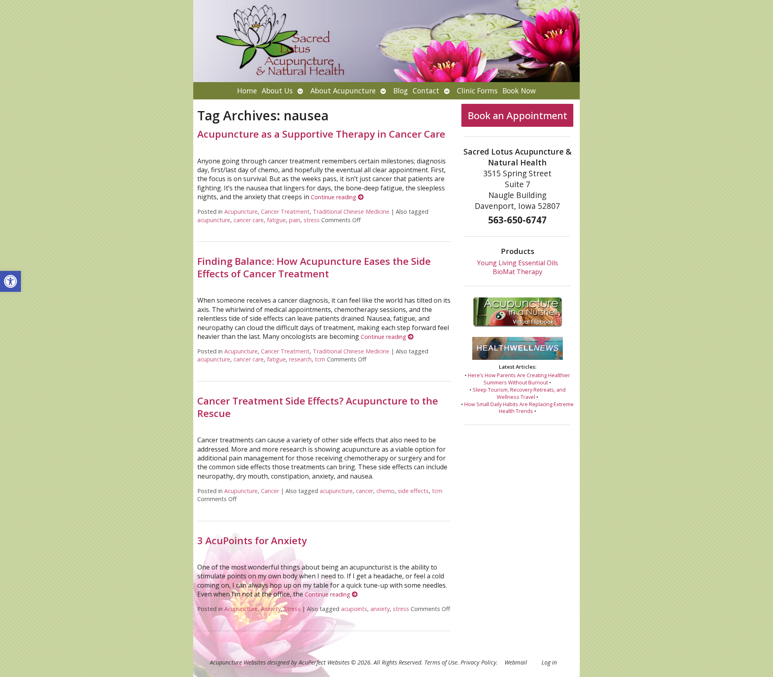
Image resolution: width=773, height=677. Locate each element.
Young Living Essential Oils (517, 262)
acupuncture (213, 220)
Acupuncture (241, 211)
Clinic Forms (477, 90)
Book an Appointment (517, 115)
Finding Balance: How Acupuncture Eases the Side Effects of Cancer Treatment (314, 267)
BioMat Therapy (517, 271)
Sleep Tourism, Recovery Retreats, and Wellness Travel (519, 393)
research (300, 359)
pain (294, 220)
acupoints (354, 609)
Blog (400, 90)
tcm (320, 359)
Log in (549, 662)
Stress (292, 609)
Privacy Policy (478, 662)
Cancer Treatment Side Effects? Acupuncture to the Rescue (317, 407)
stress (312, 220)
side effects (413, 491)
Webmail (515, 662)
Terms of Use (440, 662)
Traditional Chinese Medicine (351, 211)
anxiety (380, 609)
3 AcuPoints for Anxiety (252, 540)
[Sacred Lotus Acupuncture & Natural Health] (386, 41)
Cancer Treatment (285, 211)
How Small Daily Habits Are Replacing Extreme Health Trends (519, 407)
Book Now (519, 90)
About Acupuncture (343, 90)
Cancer (270, 491)
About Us (277, 90)
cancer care (249, 220)
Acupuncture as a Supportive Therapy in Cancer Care (321, 133)
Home (247, 90)
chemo (385, 491)
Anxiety (271, 609)
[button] (10, 281)
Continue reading (334, 197)
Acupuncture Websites (238, 662)
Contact (426, 90)
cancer (364, 491)
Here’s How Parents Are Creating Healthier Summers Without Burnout (519, 379)
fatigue (276, 220)
